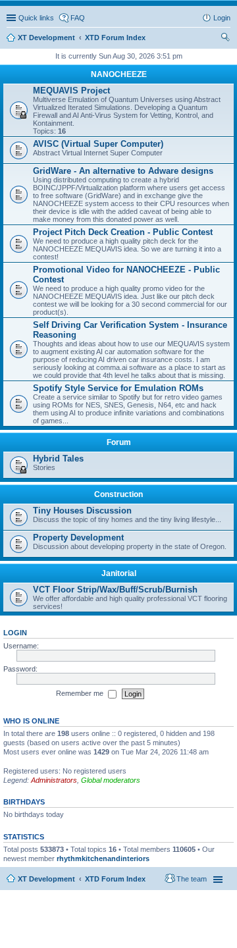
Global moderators (110, 780)
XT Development (46, 879)
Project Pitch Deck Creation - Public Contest (123, 232)
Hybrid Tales (58, 458)
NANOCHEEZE (119, 74)
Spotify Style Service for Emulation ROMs (118, 388)
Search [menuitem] (225, 39)
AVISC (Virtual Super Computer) (98, 144)
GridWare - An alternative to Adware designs (123, 171)
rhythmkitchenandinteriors (103, 858)
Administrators (54, 780)
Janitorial (118, 573)
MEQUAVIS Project (71, 90)
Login (15, 633)
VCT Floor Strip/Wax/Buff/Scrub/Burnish (115, 589)
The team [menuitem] (191, 879)
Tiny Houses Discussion (82, 510)
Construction (118, 494)
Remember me (80, 693)
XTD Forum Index (115, 879)
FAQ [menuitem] (77, 18)
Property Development (78, 537)
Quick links (36, 18)
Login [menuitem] (221, 18)
